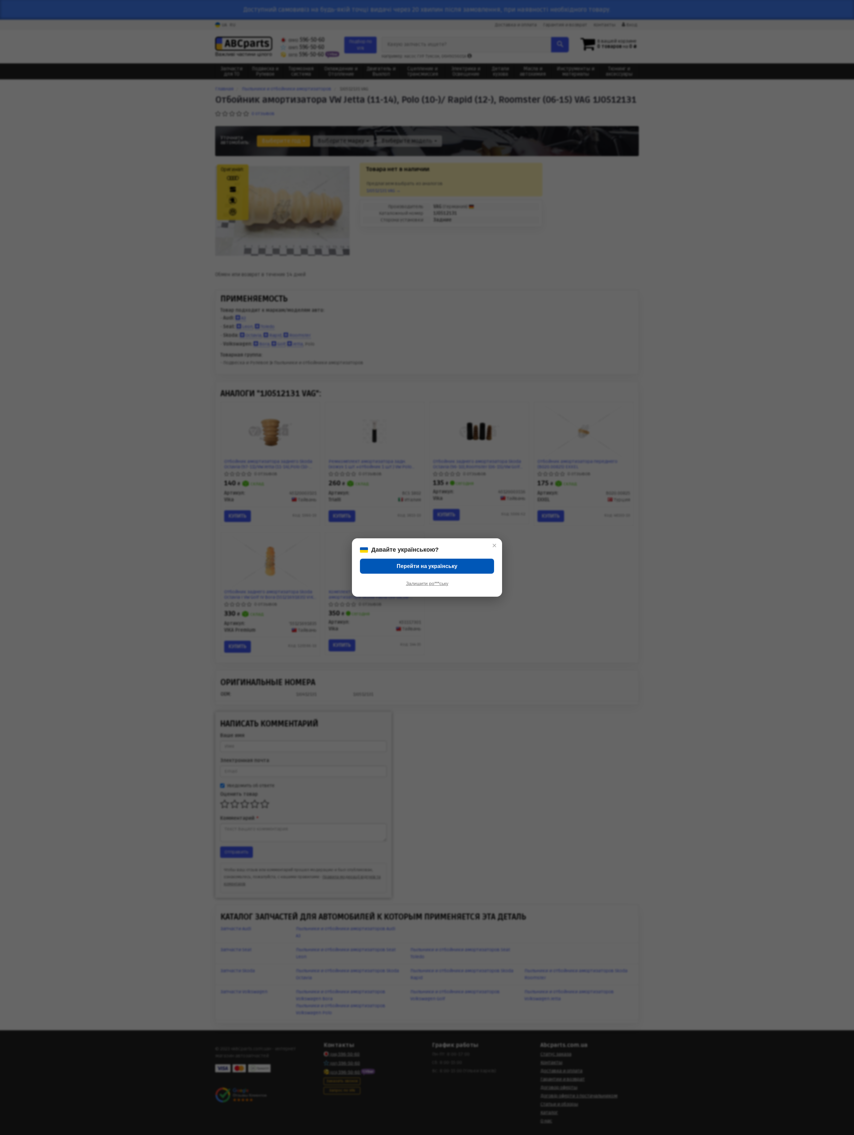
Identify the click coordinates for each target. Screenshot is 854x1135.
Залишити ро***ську (427, 583)
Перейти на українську (427, 566)
